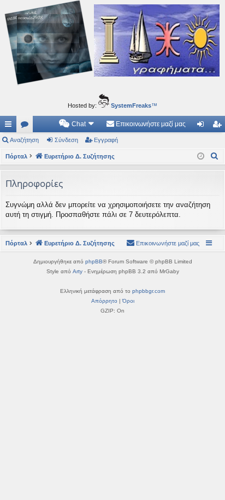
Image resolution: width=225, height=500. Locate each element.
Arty (77, 271)
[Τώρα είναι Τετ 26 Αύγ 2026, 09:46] (200, 156)
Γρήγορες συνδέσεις (10, 126)
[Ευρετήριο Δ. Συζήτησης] (112, 44)
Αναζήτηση (24, 140)
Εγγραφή (106, 140)
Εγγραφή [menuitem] (219, 126)
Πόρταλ (16, 156)
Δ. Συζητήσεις (27, 126)
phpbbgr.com (148, 291)
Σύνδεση (66, 140)
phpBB (94, 261)
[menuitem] (77, 124)
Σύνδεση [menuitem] (203, 126)
